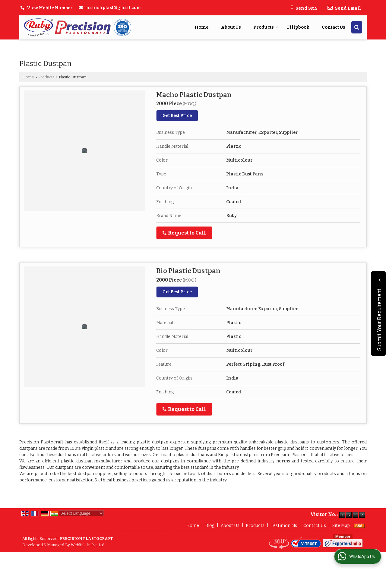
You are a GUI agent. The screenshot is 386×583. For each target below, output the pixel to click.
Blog (209, 525)
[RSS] (359, 525)
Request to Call (186, 233)
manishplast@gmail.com (113, 7)
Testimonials (284, 525)
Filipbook (298, 27)
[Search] (356, 27)
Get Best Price (177, 115)
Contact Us (333, 27)
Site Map (341, 525)
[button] (49, 8)
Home (202, 27)
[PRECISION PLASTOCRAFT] (78, 27)
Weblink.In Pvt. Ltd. (88, 545)
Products (263, 27)
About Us (231, 27)
